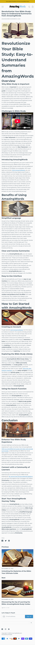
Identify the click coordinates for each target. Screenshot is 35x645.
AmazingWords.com (16, 633)
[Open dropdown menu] (31, 622)
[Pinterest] (8, 629)
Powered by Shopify (7, 634)
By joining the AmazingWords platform (21, 476)
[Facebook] (2, 629)
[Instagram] (5, 629)
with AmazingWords (16, 330)
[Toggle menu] (2, 6)
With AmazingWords (18, 170)
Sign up (29, 616)
